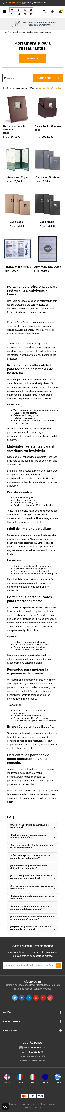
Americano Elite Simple (17, 266)
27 (44, 88)
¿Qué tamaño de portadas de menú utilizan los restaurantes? (29, 866)
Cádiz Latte (16, 222)
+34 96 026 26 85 (13, 2)
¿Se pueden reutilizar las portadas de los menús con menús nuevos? (32, 917)
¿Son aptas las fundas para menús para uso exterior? (31, 887)
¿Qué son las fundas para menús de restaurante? (29, 826)
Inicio (4, 32)
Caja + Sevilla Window (48, 126)
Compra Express (17, 32)
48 (48, 88)
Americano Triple (17, 177)
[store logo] (21, 11)
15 (40, 88)
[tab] (32, 59)
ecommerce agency (32, 1107)
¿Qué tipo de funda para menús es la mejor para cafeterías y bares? (30, 907)
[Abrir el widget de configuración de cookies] (5, 1106)
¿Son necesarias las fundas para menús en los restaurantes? (31, 846)
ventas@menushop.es (35, 2)
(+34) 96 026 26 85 (34, 1052)
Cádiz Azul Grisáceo (48, 177)
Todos (58, 88)
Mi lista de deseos (52, 11)
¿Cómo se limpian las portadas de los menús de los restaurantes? (30, 856)
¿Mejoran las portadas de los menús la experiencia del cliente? (30, 927)
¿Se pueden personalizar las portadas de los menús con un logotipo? (32, 876)
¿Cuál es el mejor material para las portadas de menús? (28, 836)
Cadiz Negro (47, 222)
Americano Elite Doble (47, 266)
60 (52, 88)
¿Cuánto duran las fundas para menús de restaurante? (32, 897)
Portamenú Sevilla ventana (14, 128)
